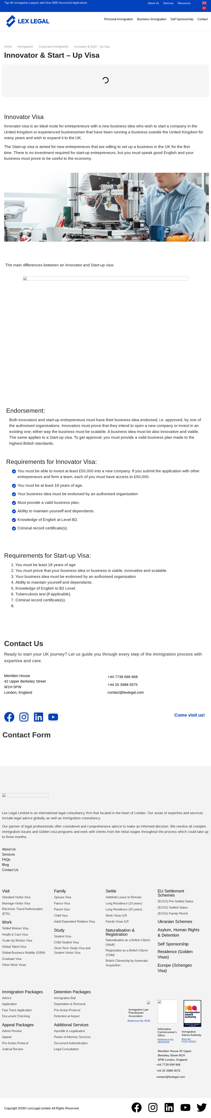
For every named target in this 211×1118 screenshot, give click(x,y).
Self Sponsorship (181, 19)
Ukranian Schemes (175, 921)
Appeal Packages (18, 1025)
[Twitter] (202, 1107)
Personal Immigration (118, 19)
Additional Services (71, 1025)
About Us (153, 3)
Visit (6, 891)
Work (7, 922)
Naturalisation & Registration (120, 932)
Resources (184, 3)
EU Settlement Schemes (171, 893)
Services (168, 3)
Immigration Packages (22, 992)
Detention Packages (72, 992)
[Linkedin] (169, 1107)
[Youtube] (185, 1107)
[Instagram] (153, 1107)
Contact (202, 19)
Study (59, 930)
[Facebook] (136, 1107)
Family (60, 891)
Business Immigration (151, 19)
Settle (111, 891)
